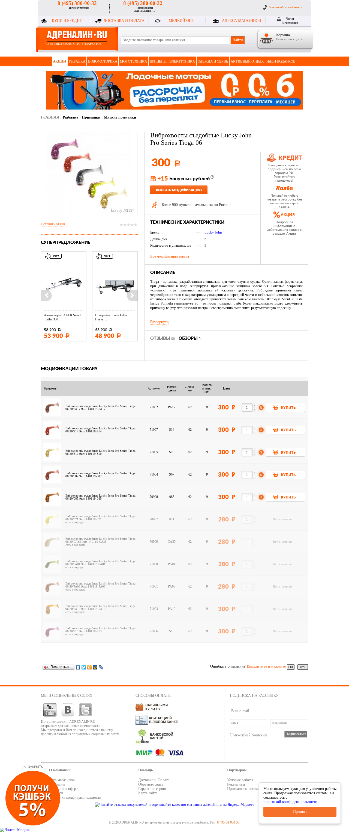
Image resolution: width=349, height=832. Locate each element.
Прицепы (158, 61)
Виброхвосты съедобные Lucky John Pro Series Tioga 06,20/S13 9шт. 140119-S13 (100, 630)
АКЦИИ (59, 61)
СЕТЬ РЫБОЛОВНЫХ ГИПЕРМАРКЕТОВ (73, 43)
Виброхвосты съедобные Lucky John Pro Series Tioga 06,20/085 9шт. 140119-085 (100, 497)
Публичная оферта (64, 789)
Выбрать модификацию (179, 190)
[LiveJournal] (101, 667)
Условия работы (240, 780)
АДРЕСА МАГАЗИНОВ (241, 21)
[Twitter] (84, 667)
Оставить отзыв (53, 224)
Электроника (182, 61)
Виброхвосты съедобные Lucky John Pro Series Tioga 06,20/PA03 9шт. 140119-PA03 (100, 585)
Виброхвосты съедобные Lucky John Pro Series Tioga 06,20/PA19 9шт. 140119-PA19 (100, 607)
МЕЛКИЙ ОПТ (181, 21)
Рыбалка (77, 61)
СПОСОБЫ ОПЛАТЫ (154, 696)
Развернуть (159, 322)
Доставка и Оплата (153, 780)
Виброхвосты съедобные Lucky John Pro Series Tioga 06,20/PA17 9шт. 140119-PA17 (100, 408)
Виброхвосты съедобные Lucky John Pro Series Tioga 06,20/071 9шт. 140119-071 (100, 518)
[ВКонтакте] (78, 667)
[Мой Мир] (95, 667)
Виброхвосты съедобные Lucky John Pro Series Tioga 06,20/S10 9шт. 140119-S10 (100, 452)
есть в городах (75, 522)
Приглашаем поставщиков (248, 789)
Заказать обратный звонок (286, 7)
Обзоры (189, 338)
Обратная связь (150, 784)
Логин (290, 18)
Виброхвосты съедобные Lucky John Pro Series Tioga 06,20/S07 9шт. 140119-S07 (100, 475)
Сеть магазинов (62, 780)
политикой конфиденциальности (290, 802)
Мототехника (133, 61)
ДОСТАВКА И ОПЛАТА (124, 21)
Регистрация (290, 22)
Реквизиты (236, 784)
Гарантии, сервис (152, 789)
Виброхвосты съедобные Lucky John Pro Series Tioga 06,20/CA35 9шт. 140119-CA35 (100, 540)
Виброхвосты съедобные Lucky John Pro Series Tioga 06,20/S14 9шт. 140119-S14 (100, 430)
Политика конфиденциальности (75, 797)
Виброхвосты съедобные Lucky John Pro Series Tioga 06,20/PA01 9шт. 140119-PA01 (100, 563)
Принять (300, 812)
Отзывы (162, 338)
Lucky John (213, 232)
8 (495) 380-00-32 (143, 3)
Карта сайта (147, 793)
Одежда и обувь (213, 61)
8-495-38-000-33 (228, 822)
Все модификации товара (169, 256)
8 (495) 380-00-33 (77, 3)
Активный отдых (247, 61)
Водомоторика (102, 61)
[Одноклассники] (89, 667)
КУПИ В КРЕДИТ (67, 21)
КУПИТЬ (288, 408)
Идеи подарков (281, 61)
